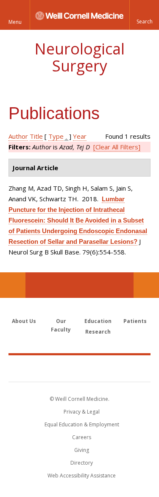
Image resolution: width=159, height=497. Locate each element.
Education (98, 321)
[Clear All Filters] (116, 147)
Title (36, 136)
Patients (135, 321)
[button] (144, 15)
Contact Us (146, 285)
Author (18, 136)
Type (56, 136)
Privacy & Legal (82, 411)
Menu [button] (15, 22)
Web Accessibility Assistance (81, 475)
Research (98, 331)
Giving (81, 450)
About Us (24, 321)
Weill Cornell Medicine (80, 368)
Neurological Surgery (79, 57)
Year (79, 136)
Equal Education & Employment (82, 424)
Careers (81, 437)
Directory (81, 462)
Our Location (12, 285)
